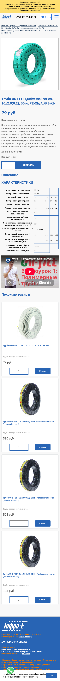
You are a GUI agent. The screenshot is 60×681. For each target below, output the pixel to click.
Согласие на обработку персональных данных (21, 651)
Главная (4, 26)
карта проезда (25, 636)
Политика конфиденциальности (15, 649)
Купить (42, 371)
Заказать (28, 165)
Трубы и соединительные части (22, 26)
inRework (26, 653)
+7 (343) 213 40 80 (26, 17)
